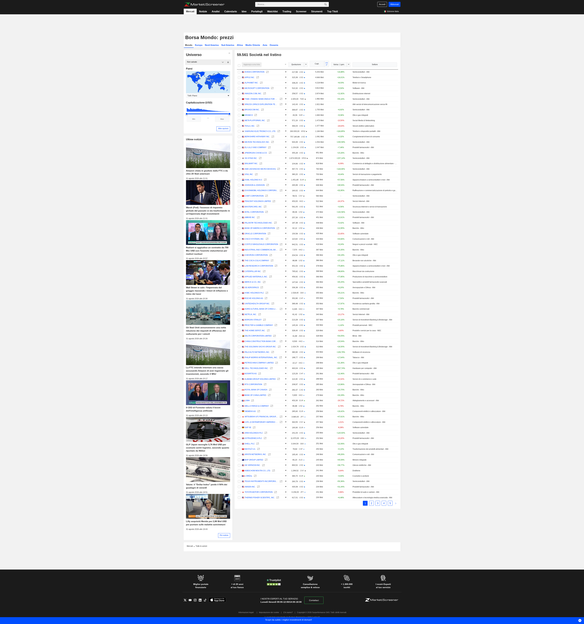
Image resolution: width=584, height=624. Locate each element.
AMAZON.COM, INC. (253, 93)
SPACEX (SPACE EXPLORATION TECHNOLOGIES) (261, 104)
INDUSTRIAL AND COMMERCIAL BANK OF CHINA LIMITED (261, 250)
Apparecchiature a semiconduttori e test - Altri (371, 180)
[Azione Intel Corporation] (266, 212)
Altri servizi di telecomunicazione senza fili (370, 104)
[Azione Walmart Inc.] (260, 163)
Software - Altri (358, 88)
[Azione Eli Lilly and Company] (269, 147)
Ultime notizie (194, 139)
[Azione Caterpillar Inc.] (263, 271)
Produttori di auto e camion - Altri (366, 492)
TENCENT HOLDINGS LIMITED (258, 201)
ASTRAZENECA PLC (253, 438)
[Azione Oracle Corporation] (268, 233)
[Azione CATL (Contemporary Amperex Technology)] (280, 422)
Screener (301, 11)
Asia (265, 45)
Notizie (203, 11)
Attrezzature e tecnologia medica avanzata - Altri (372, 498)
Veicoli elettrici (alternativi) (363, 126)
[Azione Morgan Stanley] (264, 319)
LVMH (247, 400)
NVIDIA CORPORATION (254, 72)
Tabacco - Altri (358, 357)
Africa (240, 45)
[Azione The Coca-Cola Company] (271, 260)
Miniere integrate (360, 460)
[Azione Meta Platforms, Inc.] (267, 120)
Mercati (190, 11)
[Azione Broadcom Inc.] (262, 109)
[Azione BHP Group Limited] (265, 460)
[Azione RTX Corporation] (264, 384)
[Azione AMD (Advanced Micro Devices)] (278, 169)
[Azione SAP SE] (253, 427)
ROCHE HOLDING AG (254, 298)
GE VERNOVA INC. (253, 465)
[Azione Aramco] (255, 115)
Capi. (317, 64)
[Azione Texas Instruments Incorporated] (280, 481)
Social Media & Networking (364, 120)
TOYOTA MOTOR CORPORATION (259, 492)
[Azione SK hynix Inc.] (259, 158)
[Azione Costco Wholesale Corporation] (280, 244)
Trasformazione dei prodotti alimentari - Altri (370, 449)
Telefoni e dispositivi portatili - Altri (366, 131)
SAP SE (248, 427)
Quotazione (296, 64)
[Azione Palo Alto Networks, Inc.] (272, 352)
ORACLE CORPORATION (255, 234)
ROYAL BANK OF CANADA (256, 390)
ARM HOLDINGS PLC (254, 433)
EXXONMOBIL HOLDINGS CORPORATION (261, 190)
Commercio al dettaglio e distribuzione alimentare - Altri (375, 163)
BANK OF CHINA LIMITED (255, 395)
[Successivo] (395, 503)
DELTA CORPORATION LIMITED (258, 336)
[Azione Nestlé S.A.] (258, 449)
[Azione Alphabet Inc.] (260, 82)
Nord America (212, 45)
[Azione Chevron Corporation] (270, 255)
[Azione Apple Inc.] (257, 77)
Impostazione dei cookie (269, 612)
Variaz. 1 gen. (339, 64)
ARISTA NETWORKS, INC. (255, 454)
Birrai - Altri (357, 336)
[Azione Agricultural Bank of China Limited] (280, 309)
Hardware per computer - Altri (365, 368)
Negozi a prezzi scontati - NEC (365, 244)
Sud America (227, 45)
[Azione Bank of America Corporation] (277, 228)
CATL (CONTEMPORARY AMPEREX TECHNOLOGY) (261, 422)
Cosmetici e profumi (361, 476)
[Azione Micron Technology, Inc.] (272, 142)
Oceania (274, 45)
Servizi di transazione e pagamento (367, 174)
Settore (375, 64)
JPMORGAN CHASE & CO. (256, 153)
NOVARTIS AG (251, 374)
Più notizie (224, 535)
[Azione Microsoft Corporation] (271, 88)
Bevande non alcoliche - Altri (364, 261)
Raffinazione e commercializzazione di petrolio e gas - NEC (375, 190)
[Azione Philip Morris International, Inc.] (280, 357)
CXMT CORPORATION (254, 196)
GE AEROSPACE (252, 287)
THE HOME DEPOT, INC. (255, 330)
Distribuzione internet (361, 93)
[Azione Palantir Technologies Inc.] (275, 223)
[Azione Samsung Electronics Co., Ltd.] (278, 131)
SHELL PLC (250, 444)
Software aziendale (360, 234)
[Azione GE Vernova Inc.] (263, 465)
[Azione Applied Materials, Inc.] (270, 276)
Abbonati (394, 4)
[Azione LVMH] (252, 400)
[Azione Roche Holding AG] (265, 298)
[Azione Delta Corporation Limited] (274, 336)
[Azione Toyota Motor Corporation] (275, 492)
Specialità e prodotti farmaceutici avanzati (370, 282)
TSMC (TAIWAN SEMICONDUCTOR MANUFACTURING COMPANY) (261, 99)
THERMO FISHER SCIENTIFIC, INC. (260, 498)
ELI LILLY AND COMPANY (255, 147)
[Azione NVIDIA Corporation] (267, 72)
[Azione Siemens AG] (258, 411)
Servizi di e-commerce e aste (364, 379)
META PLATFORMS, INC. (255, 120)
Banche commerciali (361, 309)
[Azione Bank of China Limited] (268, 395)
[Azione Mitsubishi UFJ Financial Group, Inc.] (280, 416)
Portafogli (256, 11)
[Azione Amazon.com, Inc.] (264, 93)
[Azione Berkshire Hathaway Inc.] (272, 136)
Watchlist (272, 11)
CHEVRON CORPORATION (256, 255)
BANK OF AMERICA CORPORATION (260, 228)
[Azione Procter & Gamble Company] (275, 325)
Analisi (216, 11)
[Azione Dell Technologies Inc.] (271, 368)
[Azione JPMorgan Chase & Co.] (269, 153)
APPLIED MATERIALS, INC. (256, 277)
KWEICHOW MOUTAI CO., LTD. (258, 471)
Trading (286, 11)
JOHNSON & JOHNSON (255, 185)
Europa (198, 45)
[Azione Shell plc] (257, 443)
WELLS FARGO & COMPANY (257, 406)
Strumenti (316, 11)
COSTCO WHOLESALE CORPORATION (261, 244)
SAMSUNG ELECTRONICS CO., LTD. (260, 131)
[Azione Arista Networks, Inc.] (269, 454)
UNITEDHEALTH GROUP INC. (257, 304)
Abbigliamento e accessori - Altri (366, 400)
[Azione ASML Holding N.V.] (264, 179)
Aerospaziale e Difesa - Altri (364, 287)
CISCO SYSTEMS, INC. (254, 239)
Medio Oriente (252, 45)
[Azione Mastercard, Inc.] (264, 206)
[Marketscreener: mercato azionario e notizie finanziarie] (204, 4)
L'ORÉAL (248, 476)
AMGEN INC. (250, 487)
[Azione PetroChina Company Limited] (276, 362)
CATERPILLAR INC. (253, 271)
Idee (244, 11)
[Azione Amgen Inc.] (258, 486)
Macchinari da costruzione (363, 271)
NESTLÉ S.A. (250, 449)
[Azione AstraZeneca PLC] (264, 438)
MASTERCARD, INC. (253, 207)
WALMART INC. (251, 163)
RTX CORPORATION (253, 384)
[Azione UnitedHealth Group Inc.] (272, 303)
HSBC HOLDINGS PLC (254, 293)
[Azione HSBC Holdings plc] (266, 293)
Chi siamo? (288, 612)
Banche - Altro (358, 153)
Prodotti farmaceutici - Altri (363, 147)
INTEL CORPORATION (254, 212)
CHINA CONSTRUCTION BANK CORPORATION (261, 341)
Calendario (230, 11)
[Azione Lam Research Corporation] (275, 266)
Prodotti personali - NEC (363, 325)
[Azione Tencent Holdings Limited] (273, 201)
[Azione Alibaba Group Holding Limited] (278, 379)
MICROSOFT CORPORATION (257, 88)
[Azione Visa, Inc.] (255, 174)
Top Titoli (332, 11)
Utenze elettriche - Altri (362, 465)
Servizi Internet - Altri (361, 201)
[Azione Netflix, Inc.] (259, 314)
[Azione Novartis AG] (259, 373)
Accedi (382, 4)
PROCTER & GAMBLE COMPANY (259, 325)
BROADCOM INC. (252, 110)
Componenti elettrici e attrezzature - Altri (369, 411)
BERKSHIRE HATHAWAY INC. (257, 137)
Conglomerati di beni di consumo (366, 137)
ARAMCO (249, 115)
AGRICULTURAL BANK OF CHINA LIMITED (261, 309)
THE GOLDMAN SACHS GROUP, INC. (260, 347)
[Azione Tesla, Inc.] (257, 126)
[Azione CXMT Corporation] (266, 196)
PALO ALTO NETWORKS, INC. (257, 352)
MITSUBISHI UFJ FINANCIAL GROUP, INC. (261, 417)
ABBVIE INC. (250, 217)
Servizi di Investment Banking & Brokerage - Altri (372, 320)
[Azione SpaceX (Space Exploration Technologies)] (280, 104)
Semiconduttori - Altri (361, 72)
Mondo (188, 45)
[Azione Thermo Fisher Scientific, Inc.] (277, 497)
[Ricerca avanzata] (325, 4)
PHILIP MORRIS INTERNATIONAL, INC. (261, 357)
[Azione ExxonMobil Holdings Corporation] (280, 190)
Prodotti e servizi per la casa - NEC (367, 330)
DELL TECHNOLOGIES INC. (256, 368)
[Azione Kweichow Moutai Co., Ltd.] (273, 470)
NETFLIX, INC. (251, 314)
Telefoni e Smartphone (362, 77)
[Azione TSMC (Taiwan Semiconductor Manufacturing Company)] (280, 99)
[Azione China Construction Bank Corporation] (280, 341)
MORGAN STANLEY (253, 320)
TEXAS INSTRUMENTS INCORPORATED (261, 481)
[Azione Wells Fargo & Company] (271, 406)
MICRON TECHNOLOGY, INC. (257, 142)
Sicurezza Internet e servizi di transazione (370, 207)
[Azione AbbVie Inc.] (257, 217)
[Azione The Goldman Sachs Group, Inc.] (278, 346)
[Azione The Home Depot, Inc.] (267, 330)
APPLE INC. (250, 77)
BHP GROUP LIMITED (254, 460)
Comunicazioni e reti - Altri (363, 239)
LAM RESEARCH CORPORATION (259, 266)
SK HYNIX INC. (251, 158)
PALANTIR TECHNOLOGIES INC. (259, 223)
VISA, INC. (249, 174)
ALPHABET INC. (251, 83)
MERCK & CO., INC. (253, 282)
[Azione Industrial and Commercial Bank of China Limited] (280, 249)
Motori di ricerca (359, 83)
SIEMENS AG (250, 411)
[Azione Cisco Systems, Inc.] (266, 239)
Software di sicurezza (361, 352)
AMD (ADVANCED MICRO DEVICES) (260, 169)
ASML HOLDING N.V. (253, 180)
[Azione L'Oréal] (254, 476)
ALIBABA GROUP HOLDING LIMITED (260, 379)
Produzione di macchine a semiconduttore (370, 277)
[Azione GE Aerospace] (261, 287)
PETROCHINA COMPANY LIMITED (259, 363)
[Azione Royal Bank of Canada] (269, 389)
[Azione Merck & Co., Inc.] (263, 282)
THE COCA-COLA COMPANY (257, 261)
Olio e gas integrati (360, 115)
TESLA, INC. (250, 126)
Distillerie (356, 471)
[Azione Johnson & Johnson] (267, 185)
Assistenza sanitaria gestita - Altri (366, 304)
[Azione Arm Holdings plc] (265, 433)
